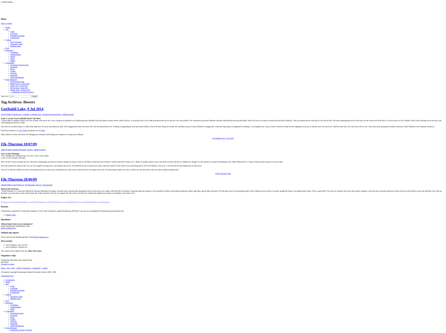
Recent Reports (11, 80)
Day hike (12, 114)
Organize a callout (7, 264)
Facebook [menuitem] (13, 315)
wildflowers (66, 114)
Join (7, 29)
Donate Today (11, 215)
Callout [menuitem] (8, 295)
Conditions (14, 52)
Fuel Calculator (15, 42)
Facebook (13, 67)
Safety (12, 59)
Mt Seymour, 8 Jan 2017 (19, 88)
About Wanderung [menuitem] (17, 326)
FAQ (7, 48)
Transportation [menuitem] (15, 307)
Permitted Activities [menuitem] (17, 290)
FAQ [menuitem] (7, 301)
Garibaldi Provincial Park (51, 114)
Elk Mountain (21, 150)
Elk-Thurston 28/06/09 (19, 179)
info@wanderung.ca (8, 228)
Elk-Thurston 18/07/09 (19, 144)
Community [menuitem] (10, 311)
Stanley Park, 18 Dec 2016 (20, 90)
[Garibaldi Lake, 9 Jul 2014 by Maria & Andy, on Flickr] (223, 138)
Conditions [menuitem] (14, 305)
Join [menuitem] (7, 284)
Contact (45, 268)
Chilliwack (20, 185)
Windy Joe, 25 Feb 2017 (19, 86)
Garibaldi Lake (35, 114)
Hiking (12, 61)
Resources (9, 50)
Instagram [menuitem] (13, 324)
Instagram (13, 75)
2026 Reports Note (17, 82)
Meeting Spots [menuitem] (15, 299)
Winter (12, 57)
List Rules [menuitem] (14, 288)
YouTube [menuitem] (13, 322)
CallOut (19, 268)
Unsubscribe (14, 38)
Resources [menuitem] (9, 303)
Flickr (12, 69)
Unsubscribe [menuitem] (10, 280)
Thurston (45, 185)
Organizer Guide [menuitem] (16, 297)
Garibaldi (25, 114)
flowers (18, 114)
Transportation (15, 55)
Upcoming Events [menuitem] (16, 313)
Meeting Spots (15, 46)
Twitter (12, 71)
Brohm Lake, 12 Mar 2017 (20, 84)
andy (72, 114)
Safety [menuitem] (12, 309)
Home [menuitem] (8, 282)
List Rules (14, 34)
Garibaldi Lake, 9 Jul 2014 (22, 109)
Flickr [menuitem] (12, 318)
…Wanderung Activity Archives (22, 92)
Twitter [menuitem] (12, 320)
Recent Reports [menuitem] (11, 328)
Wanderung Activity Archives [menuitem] (21, 330)
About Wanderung (17, 77)
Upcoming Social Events (19, 65)
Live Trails (23, 130)
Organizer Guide (16, 44)
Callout (8, 40)
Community (10, 63)
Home (8, 27)
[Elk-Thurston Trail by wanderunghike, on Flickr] (223, 174)
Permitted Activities (17, 36)
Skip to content (6, 23)
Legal (12, 32)
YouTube (13, 73)
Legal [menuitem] (12, 286)
